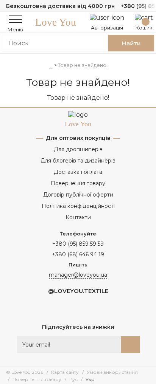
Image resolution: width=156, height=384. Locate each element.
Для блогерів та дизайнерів (78, 160)
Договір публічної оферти (78, 194)
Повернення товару (78, 183)
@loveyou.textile (78, 290)
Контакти (78, 217)
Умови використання (112, 372)
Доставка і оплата (78, 172)
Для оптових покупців (78, 138)
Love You (55, 22)
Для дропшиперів (78, 149)
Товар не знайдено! (83, 65)
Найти (131, 43)
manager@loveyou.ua (78, 274)
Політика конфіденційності (78, 206)
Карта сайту (65, 372)
